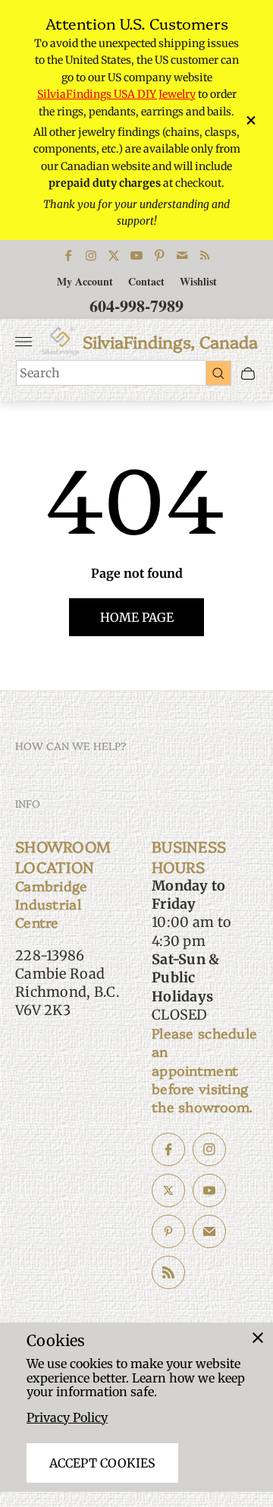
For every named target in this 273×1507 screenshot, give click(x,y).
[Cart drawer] (248, 373)
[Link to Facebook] (68, 255)
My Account (85, 281)
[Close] (258, 1338)
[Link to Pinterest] (159, 255)
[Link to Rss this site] (204, 255)
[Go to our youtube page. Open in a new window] (209, 1190)
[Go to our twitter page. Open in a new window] (168, 1190)
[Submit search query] (218, 373)
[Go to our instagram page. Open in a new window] (209, 1149)
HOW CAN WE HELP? (71, 745)
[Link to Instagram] (91, 255)
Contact (146, 281)
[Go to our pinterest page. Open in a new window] (168, 1231)
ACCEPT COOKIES (102, 1463)
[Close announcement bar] (249, 120)
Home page (137, 617)
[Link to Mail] (182, 255)
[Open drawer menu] (23, 341)
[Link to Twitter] (113, 255)
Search (40, 373)
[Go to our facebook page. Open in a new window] (168, 1149)
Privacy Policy (67, 1417)
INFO (27, 803)
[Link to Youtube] (136, 255)
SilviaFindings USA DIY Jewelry (116, 94)
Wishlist (198, 281)
